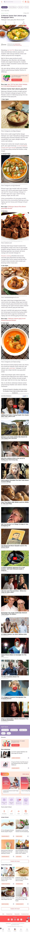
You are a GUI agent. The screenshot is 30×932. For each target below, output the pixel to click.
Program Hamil (19, 883)
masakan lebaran (5, 730)
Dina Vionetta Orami (17, 45)
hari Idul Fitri (10, 50)
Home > (2, 10)
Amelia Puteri (17, 44)
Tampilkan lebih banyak (15, 861)
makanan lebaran (14, 730)
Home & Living (19, 836)
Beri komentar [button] (15, 745)
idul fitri (3, 733)
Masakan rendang (6, 255)
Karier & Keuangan (6, 883)
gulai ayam (12, 368)
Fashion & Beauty (12, 7)
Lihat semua (25, 774)
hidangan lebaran (23, 730)
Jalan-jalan (20, 7)
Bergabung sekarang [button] (17, 79)
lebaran (8, 733)
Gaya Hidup (4, 7)
